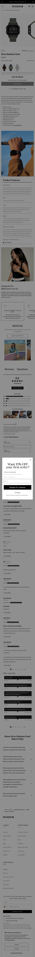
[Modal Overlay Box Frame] (17, 479)
